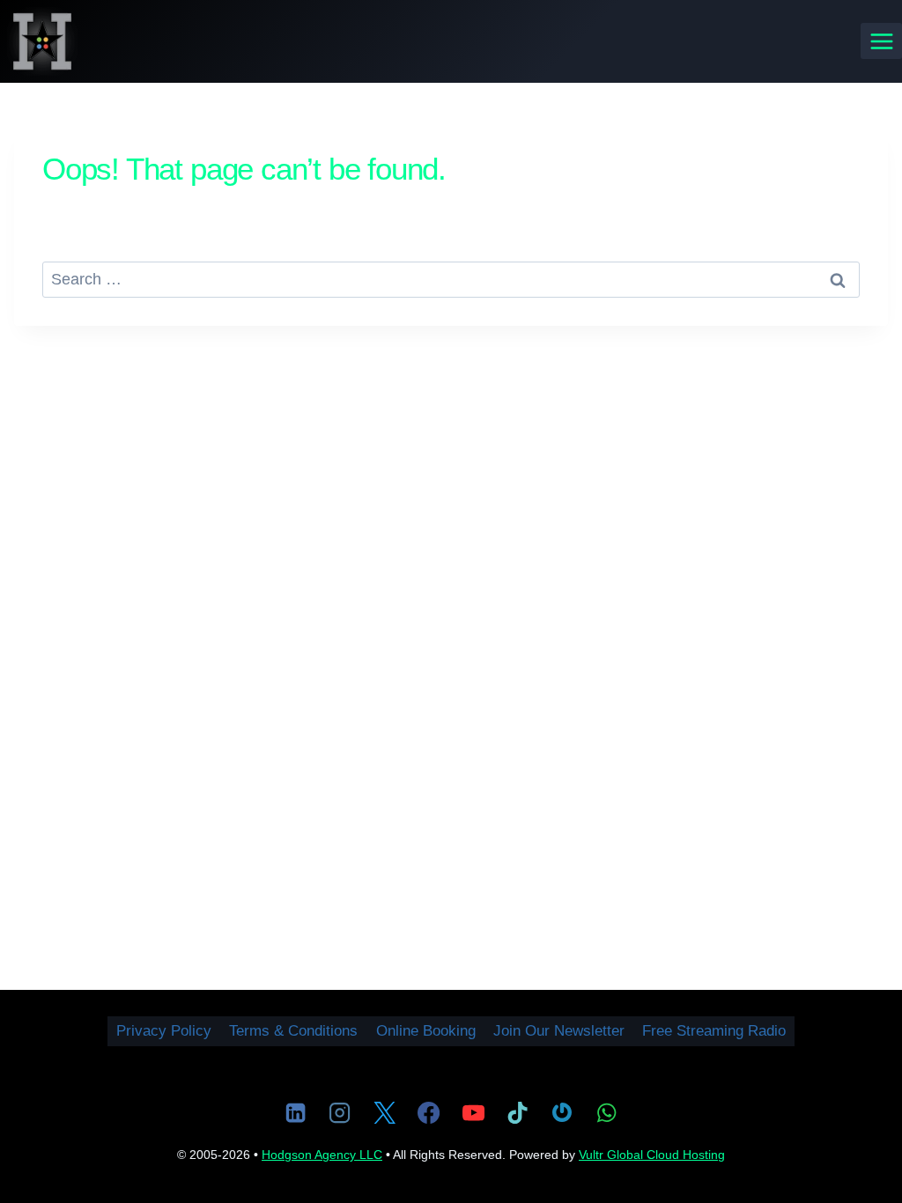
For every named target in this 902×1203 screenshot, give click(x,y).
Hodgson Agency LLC (322, 1155)
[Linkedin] (295, 1112)
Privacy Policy (163, 1030)
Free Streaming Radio (714, 1030)
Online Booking (426, 1030)
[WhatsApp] (606, 1112)
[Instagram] (340, 1112)
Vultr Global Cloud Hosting (652, 1155)
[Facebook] (429, 1112)
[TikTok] (517, 1112)
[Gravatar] (562, 1112)
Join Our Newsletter (559, 1030)
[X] (384, 1112)
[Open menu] (881, 41)
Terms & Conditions (293, 1030)
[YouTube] (473, 1112)
